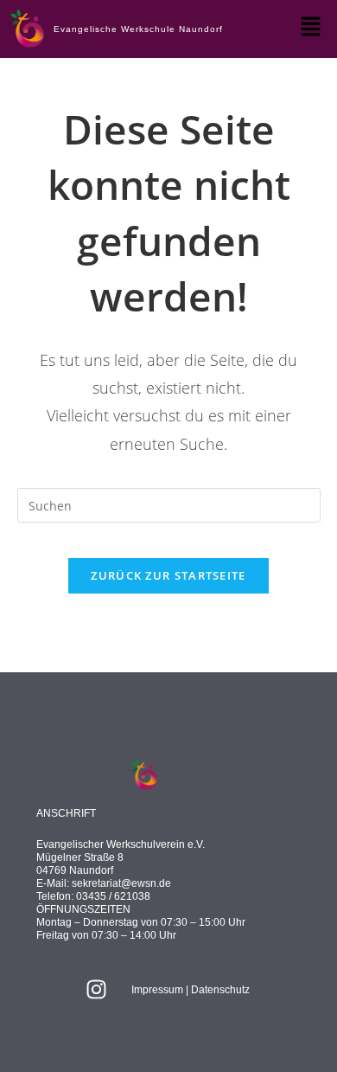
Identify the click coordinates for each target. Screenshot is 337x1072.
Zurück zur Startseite (168, 575)
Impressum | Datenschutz (190, 990)
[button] (311, 27)
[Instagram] (96, 989)
